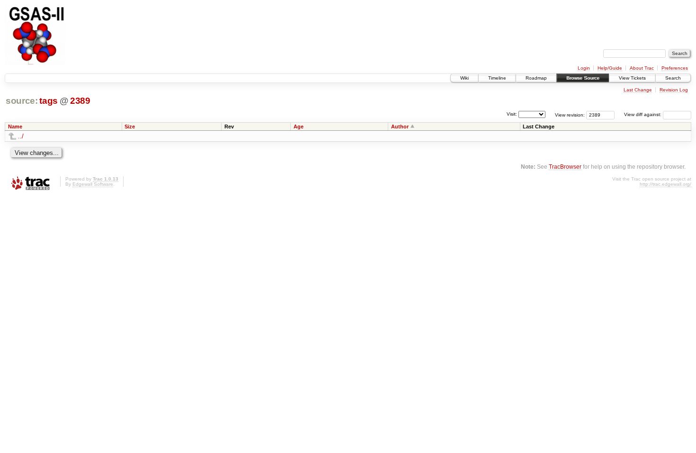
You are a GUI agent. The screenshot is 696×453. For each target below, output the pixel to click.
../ (21, 136)
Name (15, 126)
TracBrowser (565, 166)
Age (298, 126)
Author (400, 126)
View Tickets (632, 78)
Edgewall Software (92, 184)
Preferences (674, 68)
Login (584, 68)
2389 (80, 101)
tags (48, 101)
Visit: (512, 114)
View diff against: (643, 114)
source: (22, 101)
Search (673, 78)
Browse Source (582, 78)
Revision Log (674, 89)
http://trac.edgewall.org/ (665, 184)
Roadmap (536, 78)
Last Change (638, 89)
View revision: (570, 114)
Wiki (464, 78)
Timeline (497, 78)
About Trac (642, 68)
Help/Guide (610, 68)
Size (130, 126)
